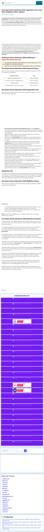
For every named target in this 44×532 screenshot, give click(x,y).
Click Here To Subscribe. (35, 66)
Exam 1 (5, 290)
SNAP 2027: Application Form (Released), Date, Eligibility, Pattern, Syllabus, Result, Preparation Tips (22, 525)
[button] (37, 3)
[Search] (25, 450)
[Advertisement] (22, 36)
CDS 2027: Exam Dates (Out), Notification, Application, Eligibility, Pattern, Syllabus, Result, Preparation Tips (21, 520)
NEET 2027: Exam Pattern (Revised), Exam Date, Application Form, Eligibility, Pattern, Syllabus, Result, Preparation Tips (22, 523)
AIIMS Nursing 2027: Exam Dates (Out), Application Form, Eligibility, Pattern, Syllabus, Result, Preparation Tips (21, 528)
